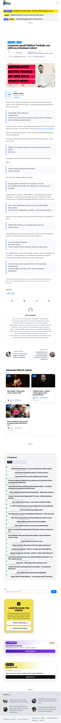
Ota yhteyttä (35, 718)
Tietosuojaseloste (52, 718)
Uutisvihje (34, 720)
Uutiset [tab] (15, 462)
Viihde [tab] (9, 462)
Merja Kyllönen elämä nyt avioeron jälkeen (31, 522)
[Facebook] (12, 301)
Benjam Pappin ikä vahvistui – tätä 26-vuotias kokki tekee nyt (31, 553)
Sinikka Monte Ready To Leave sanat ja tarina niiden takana (27, 15)
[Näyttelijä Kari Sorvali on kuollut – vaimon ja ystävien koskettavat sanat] (34, 700)
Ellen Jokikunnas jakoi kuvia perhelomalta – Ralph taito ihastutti (31, 492)
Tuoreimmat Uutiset (22, 719)
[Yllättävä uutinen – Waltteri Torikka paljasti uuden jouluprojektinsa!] (43, 380)
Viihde (20, 42)
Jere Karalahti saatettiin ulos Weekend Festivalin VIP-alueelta (18, 701)
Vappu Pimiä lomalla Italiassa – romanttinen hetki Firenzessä (31, 576)
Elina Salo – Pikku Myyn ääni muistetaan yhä (31, 563)
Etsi (5, 589)
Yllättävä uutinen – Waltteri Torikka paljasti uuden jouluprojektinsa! (41, 393)
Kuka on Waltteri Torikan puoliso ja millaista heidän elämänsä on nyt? (17, 423)
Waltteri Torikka (10, 293)
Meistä (43, 718)
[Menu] (57, 2)
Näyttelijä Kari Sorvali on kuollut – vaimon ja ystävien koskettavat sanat (33, 11)
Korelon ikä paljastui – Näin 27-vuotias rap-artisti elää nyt (31, 549)
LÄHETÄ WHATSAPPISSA (19, 628)
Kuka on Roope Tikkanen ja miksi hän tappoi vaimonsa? (31, 545)
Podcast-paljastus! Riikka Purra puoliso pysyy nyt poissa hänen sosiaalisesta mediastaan (47, 709)
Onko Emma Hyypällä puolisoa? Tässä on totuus (29, 19)
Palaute (41, 720)
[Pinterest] (37, 301)
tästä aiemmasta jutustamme (45, 128)
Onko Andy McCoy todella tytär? (31, 510)
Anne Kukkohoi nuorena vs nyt (31, 541)
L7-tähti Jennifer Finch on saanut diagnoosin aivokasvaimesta (31, 506)
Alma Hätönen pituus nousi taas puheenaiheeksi (31, 526)
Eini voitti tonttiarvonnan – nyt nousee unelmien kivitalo (31, 502)
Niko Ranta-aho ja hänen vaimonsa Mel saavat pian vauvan (31, 518)
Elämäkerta (12, 42)
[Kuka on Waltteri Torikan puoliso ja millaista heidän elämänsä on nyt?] (18, 411)
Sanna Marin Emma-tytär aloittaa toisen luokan (31, 476)
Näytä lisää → (30, 677)
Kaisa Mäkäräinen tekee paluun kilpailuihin (31, 573)
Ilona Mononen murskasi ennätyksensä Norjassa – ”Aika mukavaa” (31, 514)
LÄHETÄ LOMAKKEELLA (18, 623)
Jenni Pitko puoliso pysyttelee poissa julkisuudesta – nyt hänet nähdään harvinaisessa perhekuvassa (18, 709)
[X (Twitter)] (24, 301)
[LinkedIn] (49, 301)
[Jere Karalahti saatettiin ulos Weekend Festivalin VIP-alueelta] (5, 700)
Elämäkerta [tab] (22, 462)
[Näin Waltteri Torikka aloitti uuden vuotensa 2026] (18, 380)
